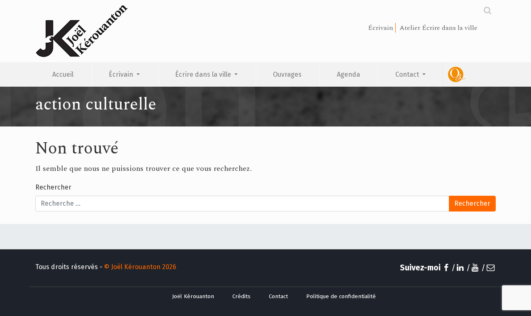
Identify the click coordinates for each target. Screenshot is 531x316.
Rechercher (53, 187)
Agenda (348, 74)
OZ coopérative (469, 74)
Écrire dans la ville (204, 74)
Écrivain (122, 74)
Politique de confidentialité (341, 296)
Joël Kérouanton (193, 296)
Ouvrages (287, 74)
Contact (408, 74)
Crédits (241, 296)
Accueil (62, 74)
